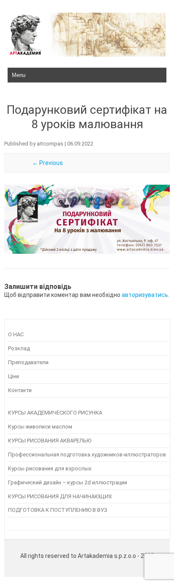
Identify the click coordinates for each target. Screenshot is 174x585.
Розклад (19, 348)
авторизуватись (145, 294)
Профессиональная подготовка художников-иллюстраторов (87, 454)
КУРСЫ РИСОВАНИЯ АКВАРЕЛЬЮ (49, 440)
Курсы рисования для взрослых (49, 468)
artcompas (50, 143)
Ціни (13, 376)
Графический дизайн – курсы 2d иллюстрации (67, 482)
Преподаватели (28, 362)
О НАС (16, 334)
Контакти (20, 390)
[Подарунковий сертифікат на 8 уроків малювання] (87, 219)
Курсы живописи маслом (40, 426)
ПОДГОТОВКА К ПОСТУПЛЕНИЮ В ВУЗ (57, 510)
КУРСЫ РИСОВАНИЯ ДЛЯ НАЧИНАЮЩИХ (60, 496)
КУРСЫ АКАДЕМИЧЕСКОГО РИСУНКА (55, 412)
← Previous (47, 162)
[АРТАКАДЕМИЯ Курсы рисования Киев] (87, 54)
